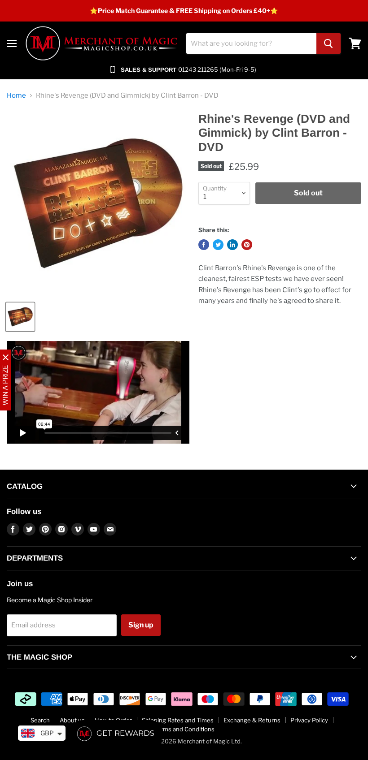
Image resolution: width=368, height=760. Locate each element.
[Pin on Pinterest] (246, 244)
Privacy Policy (309, 720)
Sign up (140, 625)
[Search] (328, 43)
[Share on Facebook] (203, 244)
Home (16, 95)
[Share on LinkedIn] (232, 244)
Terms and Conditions (184, 729)
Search (40, 720)
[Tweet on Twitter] (218, 244)
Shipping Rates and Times (178, 720)
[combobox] (251, 43)
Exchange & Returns (251, 720)
